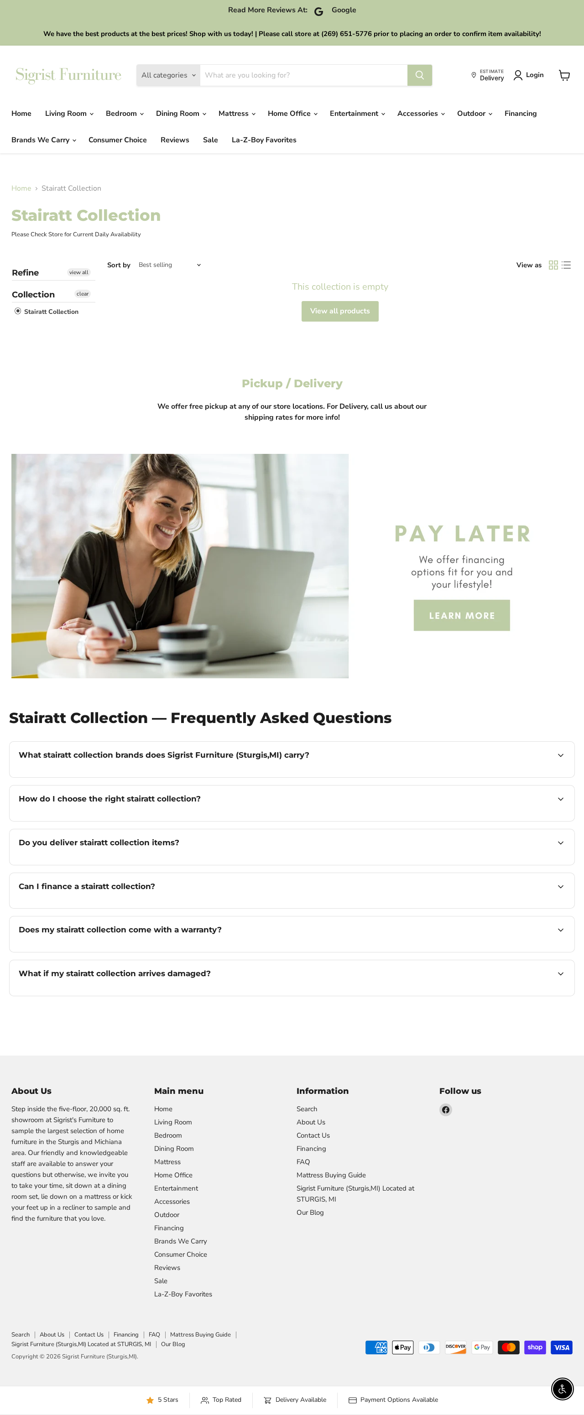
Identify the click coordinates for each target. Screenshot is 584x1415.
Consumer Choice (118, 140)
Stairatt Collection (50, 311)
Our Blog (310, 1212)
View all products (340, 311)
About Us (311, 1122)
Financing (521, 114)
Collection (33, 295)
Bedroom (122, 114)
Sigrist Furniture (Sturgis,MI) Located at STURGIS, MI (81, 1344)
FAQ (303, 1161)
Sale (210, 140)
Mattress (234, 114)
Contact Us (313, 1135)
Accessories (418, 114)
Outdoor (472, 114)
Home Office (290, 114)
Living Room (67, 114)
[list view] (566, 265)
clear (83, 293)
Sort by (118, 265)
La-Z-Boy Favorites (264, 140)
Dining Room (178, 114)
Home (21, 114)
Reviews (175, 140)
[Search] (419, 75)
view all (79, 272)
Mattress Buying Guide (331, 1175)
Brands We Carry (41, 140)
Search (307, 1108)
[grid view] (553, 265)
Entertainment (355, 114)
